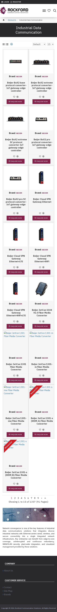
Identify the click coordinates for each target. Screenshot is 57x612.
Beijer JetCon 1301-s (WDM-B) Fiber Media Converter (16, 475)
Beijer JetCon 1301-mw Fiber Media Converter (16, 421)
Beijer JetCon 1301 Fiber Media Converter (16, 367)
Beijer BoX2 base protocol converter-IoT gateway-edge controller (16, 86)
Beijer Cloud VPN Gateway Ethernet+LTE (16, 259)
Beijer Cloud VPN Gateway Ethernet (42, 200)
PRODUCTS (12, 20)
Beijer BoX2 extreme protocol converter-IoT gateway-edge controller (42, 86)
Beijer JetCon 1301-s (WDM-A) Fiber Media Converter (42, 421)
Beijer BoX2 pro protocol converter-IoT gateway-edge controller (42, 143)
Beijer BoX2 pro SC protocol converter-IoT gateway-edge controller (16, 203)
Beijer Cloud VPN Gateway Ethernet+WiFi (42, 259)
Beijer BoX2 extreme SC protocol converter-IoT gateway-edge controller (16, 145)
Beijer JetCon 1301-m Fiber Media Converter (41, 367)
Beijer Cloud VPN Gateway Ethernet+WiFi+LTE (16, 313)
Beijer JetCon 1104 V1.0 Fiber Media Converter (42, 313)
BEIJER (19, 77)
